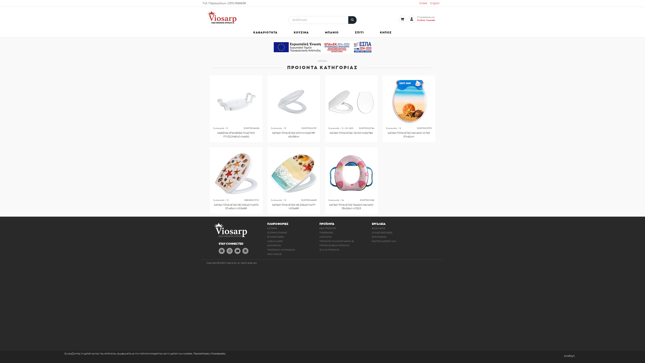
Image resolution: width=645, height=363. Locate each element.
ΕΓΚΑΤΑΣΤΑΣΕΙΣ (275, 237)
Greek (423, 3)
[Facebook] (222, 251)
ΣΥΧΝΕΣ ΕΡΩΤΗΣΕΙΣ (382, 233)
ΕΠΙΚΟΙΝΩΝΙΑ (379, 237)
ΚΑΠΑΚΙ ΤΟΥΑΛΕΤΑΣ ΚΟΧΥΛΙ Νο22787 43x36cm (293, 135)
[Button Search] (352, 20)
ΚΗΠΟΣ (386, 32)
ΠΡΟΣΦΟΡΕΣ (326, 233)
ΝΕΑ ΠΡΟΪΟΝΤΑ (327, 228)
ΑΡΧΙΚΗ (322, 61)
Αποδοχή (569, 356)
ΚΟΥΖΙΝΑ (301, 32)
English (435, 3)
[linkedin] (245, 251)
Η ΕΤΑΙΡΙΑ (272, 228)
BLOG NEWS (378, 228)
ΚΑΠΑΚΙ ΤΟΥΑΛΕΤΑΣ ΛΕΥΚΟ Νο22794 (351, 133)
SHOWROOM (274, 245)
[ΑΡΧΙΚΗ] (222, 17)
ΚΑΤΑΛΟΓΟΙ (325, 237)
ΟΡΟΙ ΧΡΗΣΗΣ (274, 254)
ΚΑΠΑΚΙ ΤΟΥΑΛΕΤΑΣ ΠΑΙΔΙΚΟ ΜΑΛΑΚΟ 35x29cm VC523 (351, 207)
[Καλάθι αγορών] (402, 19)
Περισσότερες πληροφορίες (209, 353)
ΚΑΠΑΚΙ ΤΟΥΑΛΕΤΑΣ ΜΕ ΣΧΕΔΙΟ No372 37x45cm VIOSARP (236, 207)
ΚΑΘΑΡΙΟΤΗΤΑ (265, 32)
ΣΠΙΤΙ (359, 32)
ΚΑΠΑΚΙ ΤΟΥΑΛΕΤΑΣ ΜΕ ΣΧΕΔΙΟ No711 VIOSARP (293, 207)
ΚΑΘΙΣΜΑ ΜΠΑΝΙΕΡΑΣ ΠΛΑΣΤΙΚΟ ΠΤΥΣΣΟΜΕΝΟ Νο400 (236, 135)
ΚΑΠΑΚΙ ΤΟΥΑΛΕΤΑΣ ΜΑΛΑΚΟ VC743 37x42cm (409, 135)
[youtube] (237, 251)
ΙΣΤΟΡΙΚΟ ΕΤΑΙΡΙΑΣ (277, 233)
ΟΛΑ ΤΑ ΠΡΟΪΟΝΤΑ (329, 250)
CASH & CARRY (275, 241)
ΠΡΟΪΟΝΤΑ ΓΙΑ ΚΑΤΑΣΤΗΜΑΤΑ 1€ (336, 241)
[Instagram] (230, 251)
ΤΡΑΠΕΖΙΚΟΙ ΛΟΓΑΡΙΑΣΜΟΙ (281, 250)
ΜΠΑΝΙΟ (332, 32)
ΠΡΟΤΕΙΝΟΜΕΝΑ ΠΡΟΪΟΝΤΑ (334, 245)
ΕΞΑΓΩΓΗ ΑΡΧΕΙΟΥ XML (384, 241)
